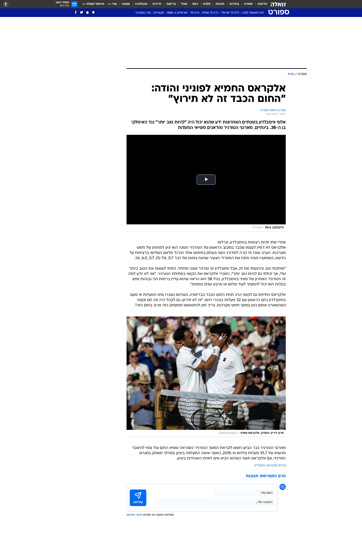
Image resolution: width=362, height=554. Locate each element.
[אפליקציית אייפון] (87, 12)
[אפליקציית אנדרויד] (93, 12)
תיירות (157, 4)
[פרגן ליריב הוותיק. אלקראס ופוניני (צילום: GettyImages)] (206, 376)
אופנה (126, 4)
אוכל (184, 4)
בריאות (171, 4)
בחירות (234, 4)
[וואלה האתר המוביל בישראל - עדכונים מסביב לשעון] (278, 4)
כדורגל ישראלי (230, 13)
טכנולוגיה (141, 4)
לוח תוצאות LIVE (253, 13)
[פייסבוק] (75, 12)
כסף (195, 4)
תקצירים (159, 13)
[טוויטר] (81, 12)
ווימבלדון (259, 465)
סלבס (207, 4)
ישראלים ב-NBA (177, 13)
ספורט (248, 4)
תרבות (220, 4)
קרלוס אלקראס (276, 465)
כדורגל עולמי (210, 13)
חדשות (262, 4)
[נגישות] (5, 4)
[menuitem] (260, 4)
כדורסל (194, 13)
